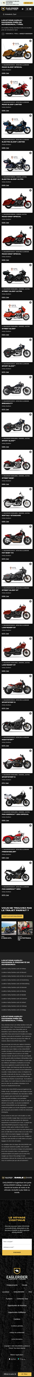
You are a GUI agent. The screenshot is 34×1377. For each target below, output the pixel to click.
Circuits (24, 1285)
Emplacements (12, 1285)
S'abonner (17, 1252)
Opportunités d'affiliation (17, 1312)
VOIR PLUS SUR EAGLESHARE (12, 916)
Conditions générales (17, 1326)
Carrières (17, 1319)
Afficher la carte (9, 1374)
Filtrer (25, 1374)
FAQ (30, 1292)
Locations (5, 1292)
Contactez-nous (22, 1299)
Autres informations (17, 1339)
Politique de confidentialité (17, 1332)
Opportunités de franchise (17, 1306)
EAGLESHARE (19, 1292)
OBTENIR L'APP (28, 3)
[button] (17, 57)
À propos (9, 1299)
